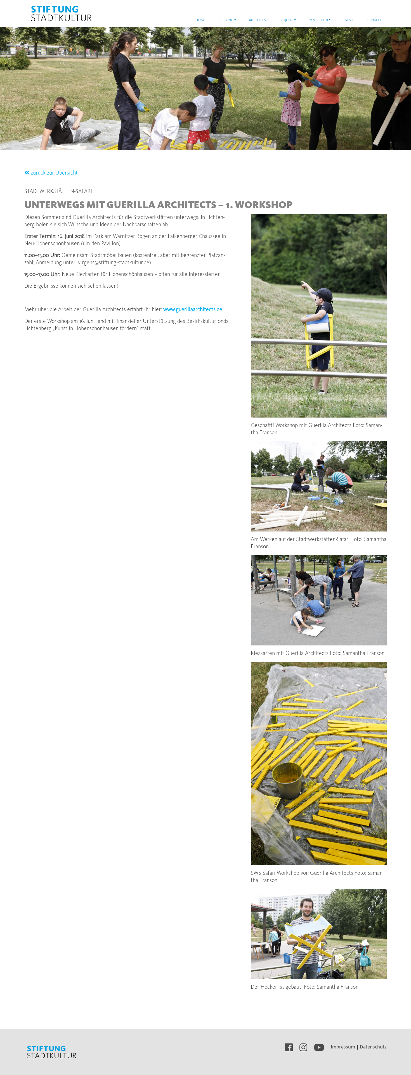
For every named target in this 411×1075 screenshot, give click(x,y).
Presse (348, 20)
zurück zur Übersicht (53, 173)
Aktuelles (257, 20)
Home (200, 20)
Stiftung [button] (225, 20)
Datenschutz (373, 1047)
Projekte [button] (285, 20)
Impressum (343, 1047)
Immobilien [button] (318, 20)
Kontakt (374, 20)
